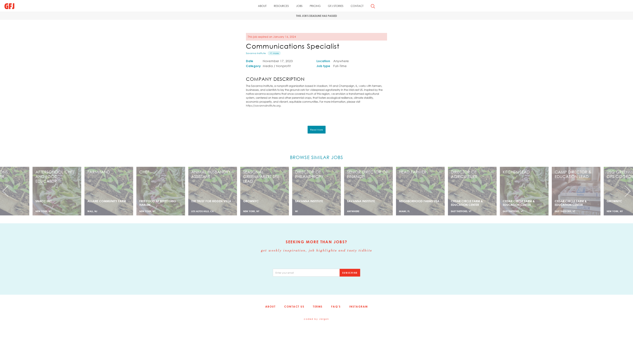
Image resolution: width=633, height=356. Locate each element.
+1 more (274, 53)
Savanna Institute (256, 53)
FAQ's (336, 306)
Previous (47, 191)
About (262, 6)
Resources (281, 6)
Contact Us (294, 306)
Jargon (324, 318)
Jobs (299, 6)
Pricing (315, 6)
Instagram (358, 306)
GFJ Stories (335, 6)
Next (585, 191)
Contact (357, 6)
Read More (316, 129)
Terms (318, 306)
